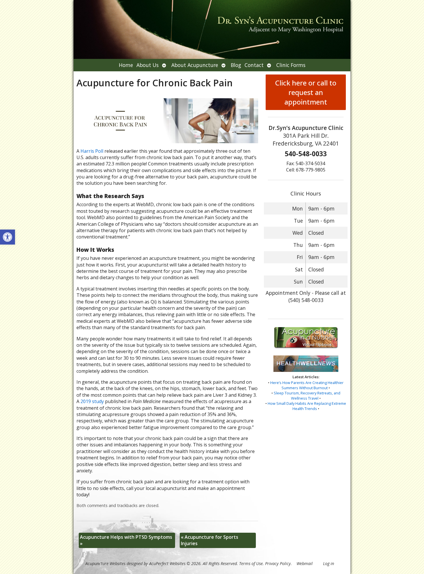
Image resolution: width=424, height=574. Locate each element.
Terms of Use (251, 563)
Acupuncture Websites (105, 563)
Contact (254, 65)
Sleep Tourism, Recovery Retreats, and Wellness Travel (307, 395)
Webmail (305, 563)
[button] (7, 237)
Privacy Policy (278, 563)
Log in (328, 563)
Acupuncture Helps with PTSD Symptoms (126, 540)
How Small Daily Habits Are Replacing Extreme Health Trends (307, 406)
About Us (147, 65)
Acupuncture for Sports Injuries (209, 540)
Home (126, 65)
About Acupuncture (194, 65)
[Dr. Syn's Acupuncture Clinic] (212, 29)
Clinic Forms (290, 65)
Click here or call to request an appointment (305, 92)
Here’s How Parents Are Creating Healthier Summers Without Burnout (307, 385)
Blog (236, 65)
